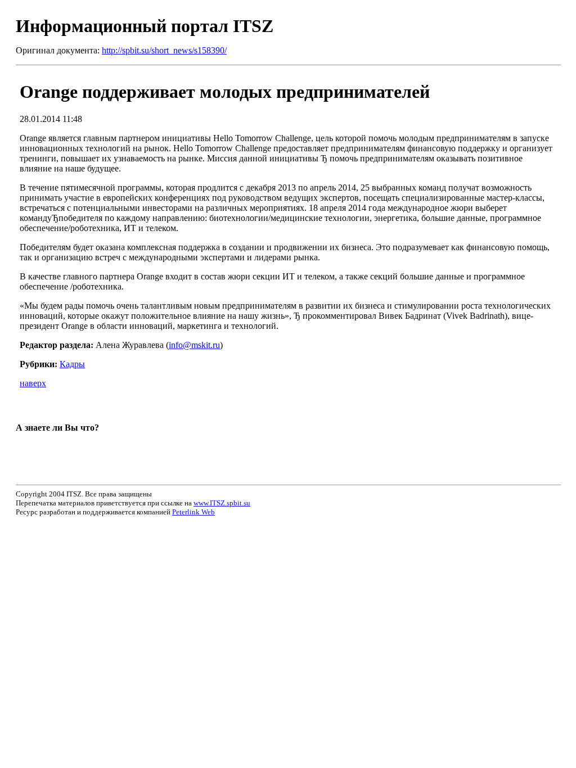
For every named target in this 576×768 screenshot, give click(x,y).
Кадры (72, 364)
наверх (33, 383)
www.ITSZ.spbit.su (222, 503)
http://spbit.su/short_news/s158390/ (164, 50)
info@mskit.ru (194, 345)
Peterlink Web (193, 512)
